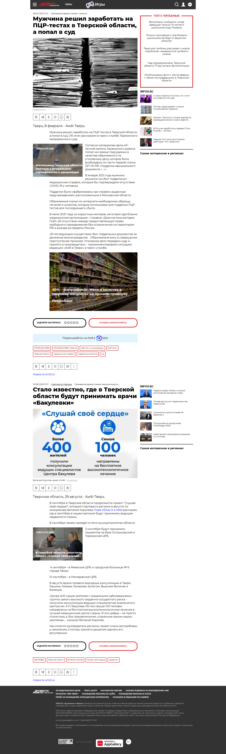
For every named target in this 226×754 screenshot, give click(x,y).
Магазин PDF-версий (111, 690)
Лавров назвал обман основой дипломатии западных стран (169, 391)
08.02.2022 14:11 (40, 13)
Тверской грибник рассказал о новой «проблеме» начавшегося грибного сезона (167, 51)
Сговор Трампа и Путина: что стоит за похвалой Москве (171, 97)
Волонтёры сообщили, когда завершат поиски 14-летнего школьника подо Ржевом (166, 25)
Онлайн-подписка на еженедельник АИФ (147, 690)
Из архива (72, 480)
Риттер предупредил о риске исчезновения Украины (168, 108)
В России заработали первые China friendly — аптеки (171, 129)
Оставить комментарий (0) (113, 323)
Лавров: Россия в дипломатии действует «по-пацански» (169, 140)
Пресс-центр (90, 690)
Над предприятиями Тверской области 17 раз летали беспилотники (166, 64)
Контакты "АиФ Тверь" (67, 694)
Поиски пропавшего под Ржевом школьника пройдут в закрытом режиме (166, 38)
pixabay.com (39, 109)
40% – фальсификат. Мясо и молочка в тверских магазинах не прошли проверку (90, 292)
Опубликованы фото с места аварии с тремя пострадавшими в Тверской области (166, 78)
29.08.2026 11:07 (40, 384)
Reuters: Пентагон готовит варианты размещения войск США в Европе (172, 118)
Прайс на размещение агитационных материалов (82, 697)
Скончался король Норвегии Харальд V (168, 413)
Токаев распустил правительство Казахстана (170, 402)
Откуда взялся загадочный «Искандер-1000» (167, 424)
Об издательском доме (68, 690)
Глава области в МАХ (108, 510)
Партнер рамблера (84, 742)
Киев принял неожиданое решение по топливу (171, 435)
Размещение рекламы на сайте (98, 694)
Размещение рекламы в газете (135, 694)
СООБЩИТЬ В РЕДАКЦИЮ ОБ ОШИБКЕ (131, 697)
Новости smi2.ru (44, 374)
